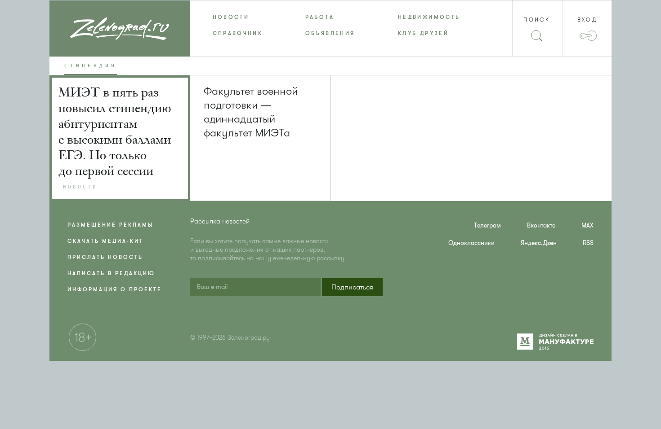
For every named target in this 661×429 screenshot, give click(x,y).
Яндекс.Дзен (539, 243)
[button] (352, 287)
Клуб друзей (423, 33)
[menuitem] (236, 17)
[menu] (330, 25)
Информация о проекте (114, 289)
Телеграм (487, 225)
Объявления (330, 33)
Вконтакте (541, 225)
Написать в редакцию (111, 273)
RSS (588, 243)
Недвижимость (429, 17)
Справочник (238, 33)
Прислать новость (105, 257)
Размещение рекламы (110, 224)
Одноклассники (471, 243)
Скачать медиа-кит (105, 241)
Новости (231, 17)
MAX (587, 225)
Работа (319, 17)
